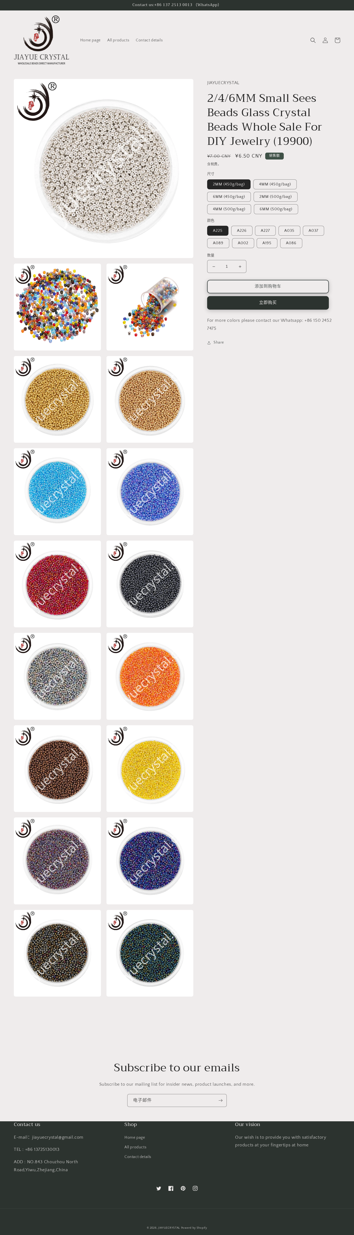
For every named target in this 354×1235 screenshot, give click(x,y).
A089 (218, 243)
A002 (243, 243)
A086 (291, 243)
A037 (313, 231)
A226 (242, 231)
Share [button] (219, 343)
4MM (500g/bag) (229, 209)
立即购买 (268, 303)
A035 (289, 231)
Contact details (137, 1157)
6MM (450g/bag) (229, 197)
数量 (211, 255)
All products (135, 1147)
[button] (313, 40)
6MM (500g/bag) (276, 209)
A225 (218, 231)
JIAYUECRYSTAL (169, 1227)
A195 (267, 243)
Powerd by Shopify (194, 1227)
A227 (265, 231)
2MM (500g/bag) (275, 197)
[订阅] (220, 1100)
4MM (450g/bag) (275, 184)
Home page (134, 1137)
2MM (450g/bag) (229, 184)
